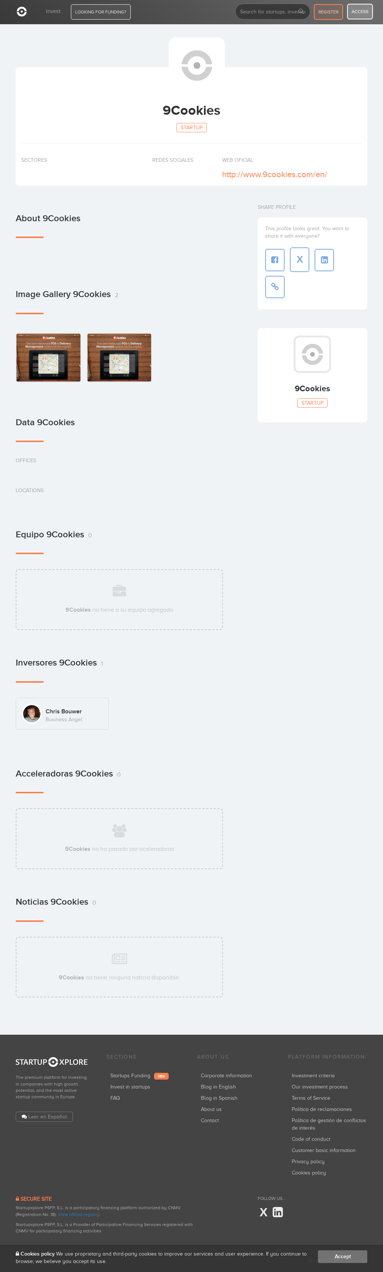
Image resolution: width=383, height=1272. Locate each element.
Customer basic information (324, 1150)
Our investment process (320, 1087)
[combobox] (272, 11)
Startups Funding (137, 1075)
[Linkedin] (278, 1212)
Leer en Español (47, 1117)
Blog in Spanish (219, 1098)
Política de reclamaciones (322, 1109)
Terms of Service (311, 1098)
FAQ (115, 1098)
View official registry (78, 1214)
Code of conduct (311, 1139)
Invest (53, 11)
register (328, 12)
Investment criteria (313, 1075)
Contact (210, 1120)
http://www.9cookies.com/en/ (274, 174)
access (360, 11)
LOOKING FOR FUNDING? (100, 12)
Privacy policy (308, 1161)
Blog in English (218, 1087)
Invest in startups (130, 1087)
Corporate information (226, 1075)
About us (211, 1109)
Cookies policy (309, 1173)
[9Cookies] (48, 357)
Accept (343, 1256)
